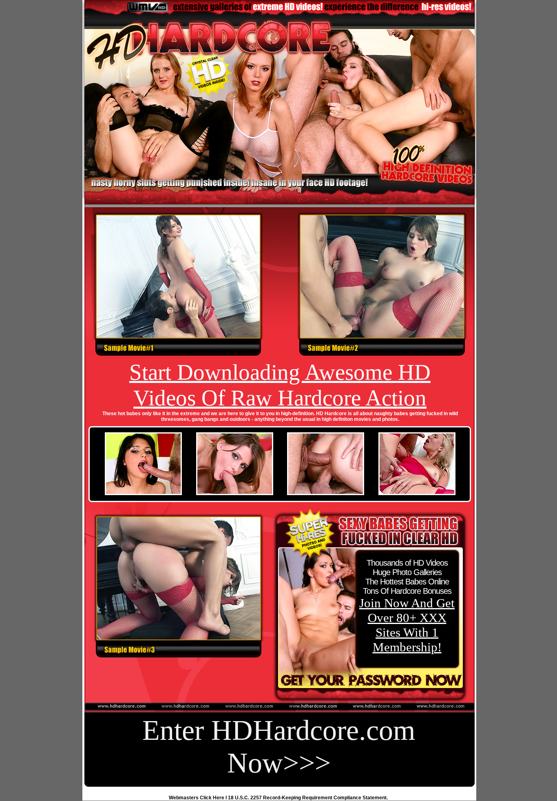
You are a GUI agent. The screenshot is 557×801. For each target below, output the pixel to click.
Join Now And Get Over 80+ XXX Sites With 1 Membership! (407, 625)
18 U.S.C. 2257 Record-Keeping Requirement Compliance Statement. (308, 798)
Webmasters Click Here (196, 798)
